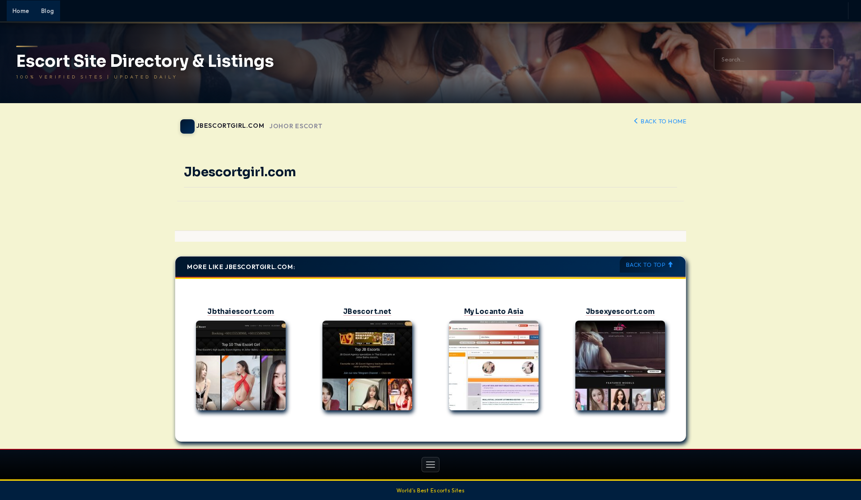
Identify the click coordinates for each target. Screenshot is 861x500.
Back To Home (662, 121)
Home (21, 10)
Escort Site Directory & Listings (145, 61)
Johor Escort (296, 126)
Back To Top (646, 264)
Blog (47, 10)
